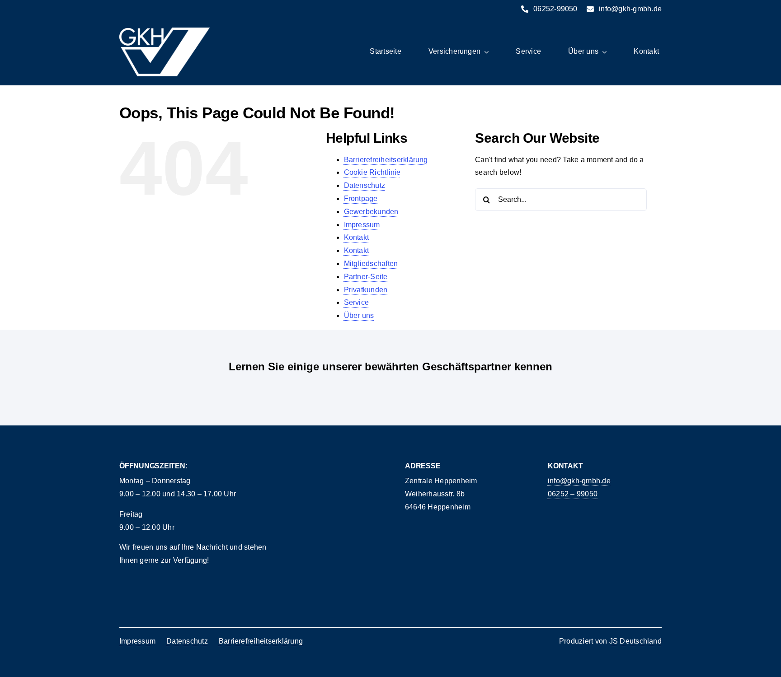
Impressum (362, 225)
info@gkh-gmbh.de (579, 481)
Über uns (359, 315)
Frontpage (361, 198)
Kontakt (356, 237)
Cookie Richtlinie (372, 172)
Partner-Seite (366, 276)
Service (356, 302)
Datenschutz (365, 185)
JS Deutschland (635, 641)
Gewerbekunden (371, 211)
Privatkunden (366, 290)
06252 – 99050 (573, 494)
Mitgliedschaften (371, 263)
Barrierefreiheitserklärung (386, 159)
